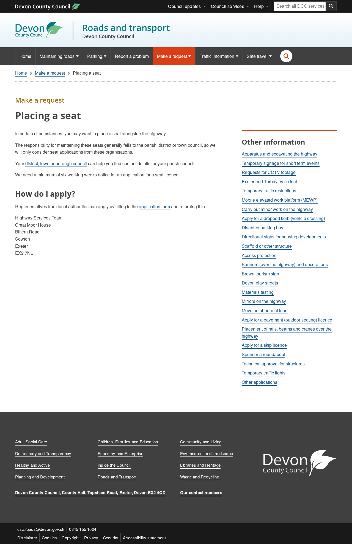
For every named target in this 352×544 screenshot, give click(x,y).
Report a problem (132, 56)
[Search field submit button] (331, 6)
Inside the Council (114, 465)
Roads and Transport (117, 477)
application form (155, 206)
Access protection (259, 255)
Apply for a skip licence (264, 345)
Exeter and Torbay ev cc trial (269, 181)
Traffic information (217, 56)
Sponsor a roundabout (263, 354)
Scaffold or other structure (267, 246)
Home (25, 56)
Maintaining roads (57, 56)
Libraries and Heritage (200, 465)
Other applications (259, 382)
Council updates (184, 6)
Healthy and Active (32, 465)
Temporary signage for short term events (281, 163)
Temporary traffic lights (263, 373)
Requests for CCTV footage (269, 172)
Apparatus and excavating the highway (279, 154)
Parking (94, 56)
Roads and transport (126, 31)
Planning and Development (40, 477)
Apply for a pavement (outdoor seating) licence (287, 320)
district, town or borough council (56, 163)
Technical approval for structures (273, 363)
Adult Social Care (31, 441)
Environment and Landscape (206, 453)
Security (111, 537)
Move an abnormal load (265, 310)
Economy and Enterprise (120, 453)
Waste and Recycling (199, 477)
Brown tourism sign (260, 273)
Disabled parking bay (262, 227)
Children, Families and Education (128, 441)
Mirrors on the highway (264, 301)
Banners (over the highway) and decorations (285, 264)
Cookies (49, 537)
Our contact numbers (201, 492)
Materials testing (258, 292)
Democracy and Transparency (43, 453)
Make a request (172, 56)
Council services (227, 6)
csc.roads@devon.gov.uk (40, 529)
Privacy (91, 537)
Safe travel (257, 56)
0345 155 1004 (82, 529)
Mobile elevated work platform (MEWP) (280, 200)
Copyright (70, 537)
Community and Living (200, 441)
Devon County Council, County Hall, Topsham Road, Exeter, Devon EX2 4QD (90, 492)
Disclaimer (27, 537)
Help (259, 6)
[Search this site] (286, 56)
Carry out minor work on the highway (277, 209)
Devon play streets (260, 283)
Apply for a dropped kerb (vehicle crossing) (283, 218)
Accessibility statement (144, 537)
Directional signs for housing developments (284, 236)
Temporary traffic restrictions (269, 190)
